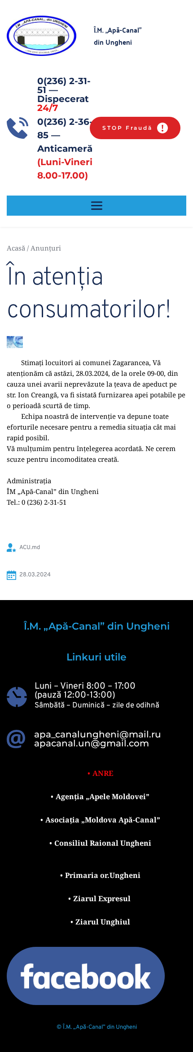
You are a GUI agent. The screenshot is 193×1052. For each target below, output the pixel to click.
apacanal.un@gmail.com (91, 743)
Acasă (16, 247)
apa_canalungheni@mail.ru (97, 734)
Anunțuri (46, 247)
